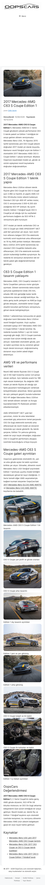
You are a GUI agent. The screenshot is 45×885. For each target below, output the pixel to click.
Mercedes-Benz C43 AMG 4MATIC (21, 488)
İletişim (17, 878)
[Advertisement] (22, 43)
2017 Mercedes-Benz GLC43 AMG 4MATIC (22, 485)
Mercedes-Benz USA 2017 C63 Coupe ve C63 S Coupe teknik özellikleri (23, 847)
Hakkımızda (8, 878)
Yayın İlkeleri (27, 880)
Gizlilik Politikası (28, 878)
